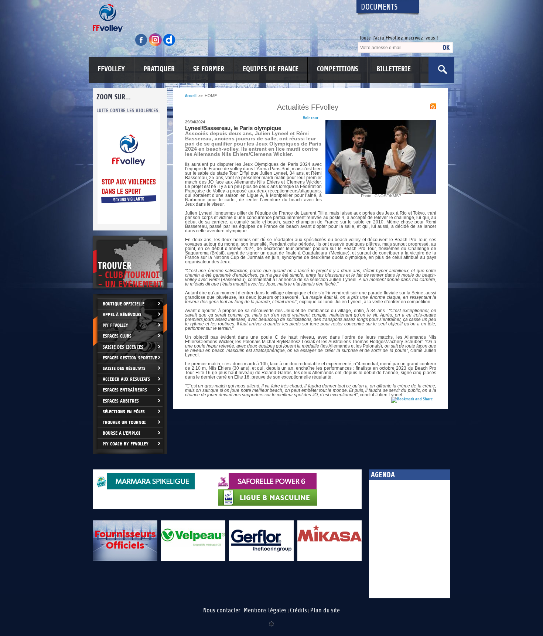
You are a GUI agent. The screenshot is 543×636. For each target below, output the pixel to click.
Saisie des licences (123, 347)
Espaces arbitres (121, 401)
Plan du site (325, 610)
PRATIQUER (159, 69)
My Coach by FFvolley (125, 444)
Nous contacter (221, 610)
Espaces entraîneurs (125, 390)
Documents (379, 7)
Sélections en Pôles (124, 411)
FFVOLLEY (111, 69)
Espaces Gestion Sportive (130, 357)
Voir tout (310, 118)
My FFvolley (115, 325)
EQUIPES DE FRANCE (270, 69)
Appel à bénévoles (122, 314)
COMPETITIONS (337, 69)
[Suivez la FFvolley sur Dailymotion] (169, 44)
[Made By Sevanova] (271, 620)
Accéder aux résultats (126, 379)
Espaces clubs (117, 336)
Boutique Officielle (123, 304)
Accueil (191, 96)
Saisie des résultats (124, 368)
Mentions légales (265, 610)
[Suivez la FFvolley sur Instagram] (156, 44)
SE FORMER (208, 69)
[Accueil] (218, 18)
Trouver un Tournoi (124, 422)
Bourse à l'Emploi (121, 433)
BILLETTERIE (393, 69)
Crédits (298, 610)
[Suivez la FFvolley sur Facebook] (142, 44)
